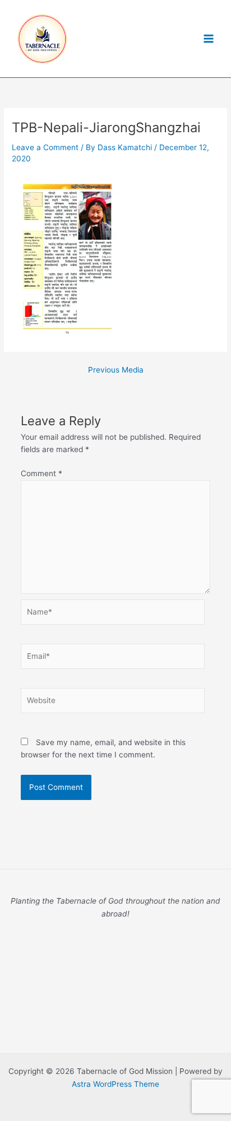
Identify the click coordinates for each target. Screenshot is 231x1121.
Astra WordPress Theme (115, 1084)
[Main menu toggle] (208, 38)
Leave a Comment (45, 147)
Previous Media (116, 370)
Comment (41, 473)
